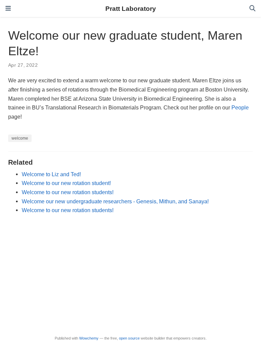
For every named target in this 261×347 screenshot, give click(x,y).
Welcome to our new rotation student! (66, 183)
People (240, 107)
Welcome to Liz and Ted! (51, 174)
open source (129, 338)
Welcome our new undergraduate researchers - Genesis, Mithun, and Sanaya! (115, 201)
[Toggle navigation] (8, 8)
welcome (20, 138)
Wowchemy (89, 338)
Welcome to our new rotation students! (68, 192)
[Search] (252, 9)
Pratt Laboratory (130, 8)
